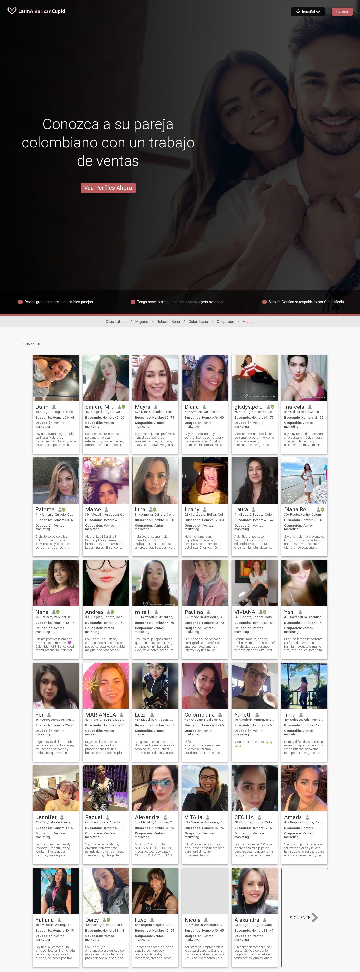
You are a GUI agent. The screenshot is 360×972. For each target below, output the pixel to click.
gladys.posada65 (249, 407)
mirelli (143, 612)
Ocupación (225, 321)
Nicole (193, 920)
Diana (192, 407)
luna (140, 509)
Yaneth (243, 714)
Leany (192, 509)
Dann (42, 407)
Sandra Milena (99, 407)
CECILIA (244, 817)
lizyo (141, 920)
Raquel (93, 817)
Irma (290, 714)
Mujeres (141, 321)
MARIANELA (100, 714)
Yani (289, 612)
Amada (293, 817)
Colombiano (198, 321)
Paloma (45, 509)
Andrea (94, 612)
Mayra (142, 407)
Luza (141, 714)
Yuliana (45, 920)
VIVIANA (244, 612)
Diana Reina (298, 509)
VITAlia (193, 817)
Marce (93, 509)
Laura (241, 509)
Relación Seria (168, 321)
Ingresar (342, 11)
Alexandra (147, 817)
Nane (42, 612)
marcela (294, 407)
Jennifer (46, 817)
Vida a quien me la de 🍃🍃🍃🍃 (253, 743)
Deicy (92, 920)
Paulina (194, 612)
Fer (40, 714)
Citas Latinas (116, 321)
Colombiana (200, 714)
